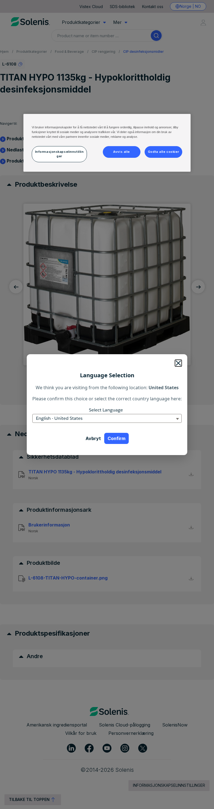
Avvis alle (121, 152)
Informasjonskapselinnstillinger (59, 154)
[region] (107, 143)
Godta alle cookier (163, 152)
